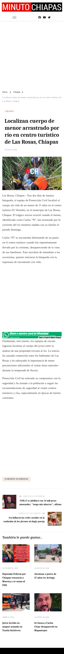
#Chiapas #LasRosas (16, 479)
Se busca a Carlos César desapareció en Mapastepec (45, 627)
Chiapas (9, 111)
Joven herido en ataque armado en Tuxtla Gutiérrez (12, 627)
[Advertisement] (32, 54)
